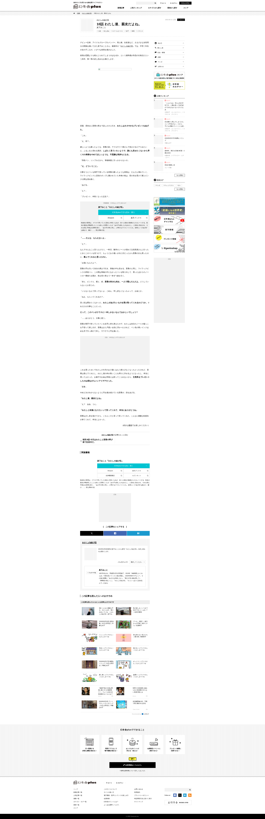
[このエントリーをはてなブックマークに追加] (185, 795)
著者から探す (172, 8)
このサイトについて (110, 789)
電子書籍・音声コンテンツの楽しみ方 (116, 795)
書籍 (130, 425)
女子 (127, 31)
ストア (185, 8)
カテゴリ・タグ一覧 (80, 801)
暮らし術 (160, 48)
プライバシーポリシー (141, 795)
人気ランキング (136, 8)
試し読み (106, 31)
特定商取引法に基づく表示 (143, 798)
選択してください (136, 562)
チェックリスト (169, 185)
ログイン (174, 3)
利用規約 (137, 792)
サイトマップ (138, 801)
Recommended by (137, 714)
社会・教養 (161, 52)
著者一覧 (76, 805)
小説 (99, 31)
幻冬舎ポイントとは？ (111, 801)
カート (164, 3)
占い (179, 185)
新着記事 (121, 8)
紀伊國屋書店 (110, 475)
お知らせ (161, 66)
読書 (78, 13)
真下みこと (103, 570)
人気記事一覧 (77, 795)
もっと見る (180, 175)
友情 (133, 31)
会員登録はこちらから (133, 765)
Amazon (111, 218)
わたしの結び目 (87, 13)
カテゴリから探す (154, 8)
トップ (75, 789)
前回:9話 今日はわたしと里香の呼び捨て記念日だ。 (98, 440)
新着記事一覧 (77, 792)
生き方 (160, 43)
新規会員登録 (185, 3)
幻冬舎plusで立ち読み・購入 (123, 212)
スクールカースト (117, 31)
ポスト (182, 20)
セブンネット (136, 475)
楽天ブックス (136, 218)
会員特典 (107, 798)
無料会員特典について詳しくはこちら (133, 770)
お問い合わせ (138, 789)
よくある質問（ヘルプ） (112, 805)
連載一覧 (76, 798)
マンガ (160, 62)
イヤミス (140, 31)
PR (112, 696)
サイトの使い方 (109, 792)
